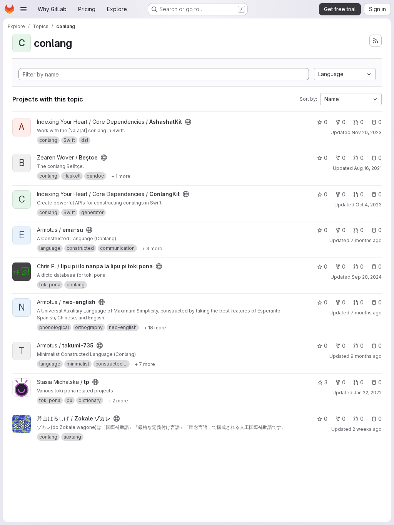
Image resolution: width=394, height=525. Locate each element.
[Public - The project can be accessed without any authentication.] (188, 122)
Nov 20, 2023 (367, 132)
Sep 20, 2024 (367, 277)
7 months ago (366, 240)
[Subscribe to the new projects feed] (375, 41)
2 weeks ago (367, 429)
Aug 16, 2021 (368, 168)
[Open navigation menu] (23, 9)
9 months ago (366, 356)
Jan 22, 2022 (368, 392)
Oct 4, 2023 (369, 205)
